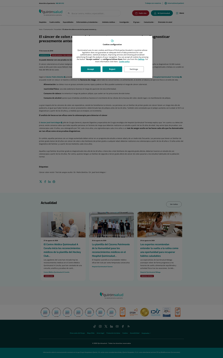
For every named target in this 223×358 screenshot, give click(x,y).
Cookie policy (124, 61)
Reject (112, 69)
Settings (134, 69)
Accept (90, 69)
